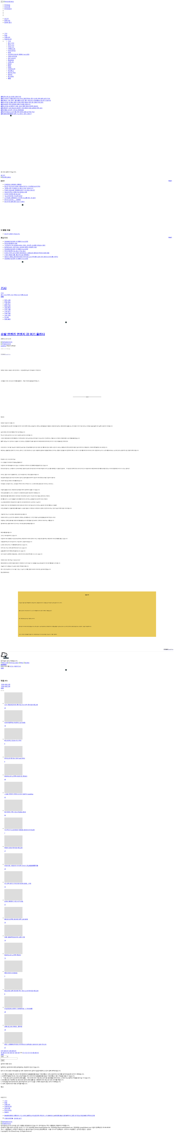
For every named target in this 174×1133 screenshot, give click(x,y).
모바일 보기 (18, 1118)
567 (13, 1052)
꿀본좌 (20, 1026)
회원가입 (7, 20)
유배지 (6, 1112)
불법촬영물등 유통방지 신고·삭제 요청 (16, 1115)
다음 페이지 (12, 1051)
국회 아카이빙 (12, 56)
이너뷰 (6, 317)
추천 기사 (11, 45)
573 (29, 1052)
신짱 (23, 937)
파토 (21, 901)
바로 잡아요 (12, 50)
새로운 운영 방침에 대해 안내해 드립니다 (15, 104)
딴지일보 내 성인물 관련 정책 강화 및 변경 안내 (17, 112)
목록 (2, 668)
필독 (26, 919)
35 (5, 922)
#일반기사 (17, 666)
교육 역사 (7, 304)
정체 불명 (7, 319)
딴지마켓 (7, 7)
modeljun (3, 346)
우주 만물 (7, 309)
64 (5, 815)
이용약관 (65, 1115)
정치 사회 (7, 300)
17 (5, 851)
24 (5, 869)
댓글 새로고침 (5, 684)
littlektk (15, 973)
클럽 (9, 78)
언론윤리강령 (90, 1115)
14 (5, 940)
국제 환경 (7, 307)
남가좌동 (22, 722)
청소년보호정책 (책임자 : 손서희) (39, 1115)
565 (8, 1052)
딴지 (19, 740)
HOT (9, 65)
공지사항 (7, 1108)
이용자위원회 (8, 1118)
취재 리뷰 (7, 306)
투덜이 (25, 776)
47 (5, 1047)
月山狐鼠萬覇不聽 (32, 865)
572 (26, 1052)
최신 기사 (11, 43)
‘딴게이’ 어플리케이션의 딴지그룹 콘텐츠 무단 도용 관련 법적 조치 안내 (25, 98)
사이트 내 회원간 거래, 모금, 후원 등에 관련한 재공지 (19, 106)
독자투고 (11, 71)
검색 (2, 1060)
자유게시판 (8, 39)
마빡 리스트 (24, 295)
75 (5, 958)
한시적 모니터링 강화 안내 (11, 96)
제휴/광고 (59, 1115)
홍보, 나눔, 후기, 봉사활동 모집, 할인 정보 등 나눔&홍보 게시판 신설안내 (26, 100)
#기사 (11, 666)
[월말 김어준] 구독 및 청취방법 (12, 110)
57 (5, 904)
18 (5, 1030)
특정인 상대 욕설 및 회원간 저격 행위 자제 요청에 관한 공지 (21, 108)
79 (5, 726)
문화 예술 (7, 302)
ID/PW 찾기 (8, 22)
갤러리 (10, 74)
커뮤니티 (7, 37)
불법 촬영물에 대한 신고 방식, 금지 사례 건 (16, 114)
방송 (5, 35)
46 (5, 779)
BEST (10, 64)
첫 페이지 (4, 1052)
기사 (5, 33)
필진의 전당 (12, 72)
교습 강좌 (7, 315)
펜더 (23, 758)
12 (5, 887)
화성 (24, 812)
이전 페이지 (4, 1051)
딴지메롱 (29, 1008)
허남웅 (32, 830)
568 (16, 1052)
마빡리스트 (11, 48)
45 (5, 708)
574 (31, 1052)
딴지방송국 (8, 9)
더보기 (170, 180)
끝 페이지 (36, 1052)
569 (18, 1052)
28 (5, 1012)
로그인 (6, 18)
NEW (9, 67)
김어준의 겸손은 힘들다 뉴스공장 (18, 54)
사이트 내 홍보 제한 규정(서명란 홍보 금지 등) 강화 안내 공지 (22, 102)
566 (11, 1052)
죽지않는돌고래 (33, 704)
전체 (2, 296)
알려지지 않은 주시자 (39, 1044)
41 (5, 797)
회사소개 (53, 1115)
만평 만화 (7, 313)
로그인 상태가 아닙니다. (12, 234)
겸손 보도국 (12, 58)
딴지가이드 (8, 1110)
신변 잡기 (7, 311)
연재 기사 (11, 47)
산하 (29, 883)
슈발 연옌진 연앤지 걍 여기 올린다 (23, 334)
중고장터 (11, 76)
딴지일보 (7, 5)
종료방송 (11, 60)
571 (23, 1052)
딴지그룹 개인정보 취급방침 (77, 1115)
